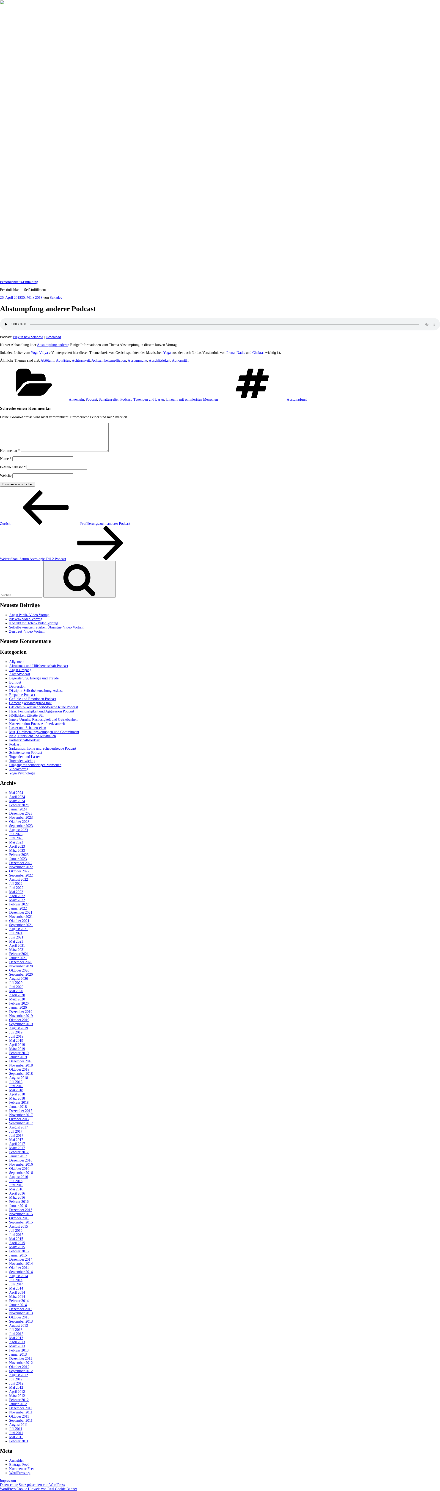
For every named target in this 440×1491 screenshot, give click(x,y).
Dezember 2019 (20, 1012)
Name (5, 459)
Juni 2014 (16, 1284)
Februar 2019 (19, 1053)
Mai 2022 (16, 892)
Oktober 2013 (19, 1317)
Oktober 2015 (19, 1218)
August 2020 (18, 978)
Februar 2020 (19, 1003)
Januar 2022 (18, 908)
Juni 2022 (16, 888)
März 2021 (17, 950)
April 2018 (17, 1094)
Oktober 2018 (19, 1069)
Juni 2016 (16, 1185)
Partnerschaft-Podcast (24, 740)
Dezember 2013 (20, 1309)
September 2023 (21, 826)
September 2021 (21, 925)
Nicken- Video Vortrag (25, 619)
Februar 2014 (19, 1301)
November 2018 (21, 1065)
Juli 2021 (15, 933)
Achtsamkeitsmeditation (108, 360)
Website (5, 475)
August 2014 (18, 1276)
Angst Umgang (20, 670)
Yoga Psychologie (22, 773)
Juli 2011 (15, 1429)
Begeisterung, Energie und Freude (34, 678)
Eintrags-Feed (19, 1464)
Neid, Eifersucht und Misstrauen (32, 736)
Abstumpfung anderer (52, 345)
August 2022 (18, 879)
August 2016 (18, 1177)
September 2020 (21, 974)
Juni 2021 (16, 937)
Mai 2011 (16, 1437)
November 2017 (21, 1115)
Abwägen (63, 360)
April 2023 (17, 846)
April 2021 (17, 945)
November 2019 (21, 1016)
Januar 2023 (18, 859)
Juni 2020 (16, 987)
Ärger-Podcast (19, 674)
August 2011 (18, 1425)
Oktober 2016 (19, 1168)
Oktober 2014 (19, 1268)
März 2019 (17, 1049)
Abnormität (180, 360)
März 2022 (17, 900)
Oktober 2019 (19, 1020)
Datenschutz (9, 1485)
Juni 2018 (16, 1086)
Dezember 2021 (20, 912)
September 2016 (21, 1173)
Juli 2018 (15, 1082)
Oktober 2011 (19, 1416)
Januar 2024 (18, 809)
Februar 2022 (19, 904)
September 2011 (21, 1420)
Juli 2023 (15, 834)
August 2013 (18, 1325)
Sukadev (56, 297)
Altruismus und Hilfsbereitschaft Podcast (38, 666)
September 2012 (21, 1371)
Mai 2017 (16, 1140)
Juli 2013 (15, 1330)
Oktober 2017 (19, 1119)
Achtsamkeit (81, 360)
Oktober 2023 (19, 822)
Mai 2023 (16, 842)
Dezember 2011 (20, 1408)
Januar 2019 (18, 1057)
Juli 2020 (15, 983)
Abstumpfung (297, 399)
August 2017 (18, 1127)
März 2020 (17, 999)
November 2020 (21, 966)
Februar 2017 (19, 1152)
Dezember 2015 (20, 1210)
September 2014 (21, 1272)
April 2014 (17, 1292)
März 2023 (17, 850)
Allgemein (76, 399)
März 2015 (17, 1247)
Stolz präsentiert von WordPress (42, 1485)
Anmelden (16, 1460)
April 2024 (17, 797)
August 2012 (18, 1375)
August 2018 (18, 1078)
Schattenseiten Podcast (115, 399)
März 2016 (17, 1197)
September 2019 (21, 1024)
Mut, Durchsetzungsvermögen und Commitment (44, 732)
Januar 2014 (18, 1305)
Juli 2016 (15, 1181)
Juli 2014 (15, 1280)
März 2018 (17, 1098)
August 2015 (18, 1226)
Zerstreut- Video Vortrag (26, 631)
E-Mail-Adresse (13, 467)
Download (53, 337)
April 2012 (17, 1391)
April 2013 (17, 1342)
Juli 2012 (15, 1379)
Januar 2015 (18, 1255)
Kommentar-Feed (22, 1469)
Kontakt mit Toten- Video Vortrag (33, 623)
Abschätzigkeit (159, 360)
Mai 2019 (16, 1040)
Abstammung (137, 360)
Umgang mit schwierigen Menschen (192, 399)
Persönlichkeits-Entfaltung (19, 282)
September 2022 (21, 875)
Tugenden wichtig (22, 761)
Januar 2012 (18, 1404)
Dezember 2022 (20, 863)
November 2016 (21, 1164)
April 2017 (17, 1144)
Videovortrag (18, 769)
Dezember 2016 (20, 1160)
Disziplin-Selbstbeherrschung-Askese (36, 690)
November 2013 (21, 1313)
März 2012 (17, 1396)
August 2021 (18, 929)
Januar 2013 (18, 1354)
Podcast (91, 399)
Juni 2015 (16, 1235)
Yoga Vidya (39, 353)
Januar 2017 (18, 1156)
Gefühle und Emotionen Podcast (32, 699)
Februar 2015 (19, 1251)
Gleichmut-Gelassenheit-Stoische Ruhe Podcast (43, 707)
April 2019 (17, 1045)
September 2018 (21, 1073)
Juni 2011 (16, 1433)
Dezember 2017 (20, 1111)
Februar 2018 (19, 1102)
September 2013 (21, 1321)
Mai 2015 (16, 1239)
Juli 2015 (15, 1230)
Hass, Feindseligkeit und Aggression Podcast (41, 711)
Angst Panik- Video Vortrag (29, 615)
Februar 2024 (19, 805)
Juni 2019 (16, 1036)
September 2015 (21, 1222)
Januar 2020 (18, 1007)
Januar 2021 (18, 958)
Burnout (15, 682)
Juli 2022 (15, 883)
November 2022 (21, 867)
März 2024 (17, 801)
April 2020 (17, 995)
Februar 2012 (19, 1400)
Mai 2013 (16, 1338)
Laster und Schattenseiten (27, 728)
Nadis (240, 353)
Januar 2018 (18, 1106)
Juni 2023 (16, 838)
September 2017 (21, 1123)
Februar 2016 (19, 1201)
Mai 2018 (16, 1090)
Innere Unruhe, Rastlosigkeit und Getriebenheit (43, 719)
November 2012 (21, 1363)
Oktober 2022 (19, 871)
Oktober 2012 (19, 1367)
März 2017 (17, 1148)
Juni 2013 (16, 1334)
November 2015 (21, 1214)
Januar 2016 (18, 1206)
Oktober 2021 (19, 921)
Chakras (258, 353)
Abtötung (47, 360)
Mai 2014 (16, 1288)
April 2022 (17, 896)
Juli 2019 (15, 1032)
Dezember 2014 (20, 1259)
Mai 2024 (16, 793)
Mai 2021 (16, 941)
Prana (230, 353)
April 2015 (17, 1243)
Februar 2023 (19, 855)
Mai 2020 (16, 991)
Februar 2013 (19, 1350)
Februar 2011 (18, 1441)
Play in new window (28, 337)
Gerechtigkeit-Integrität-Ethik (30, 703)
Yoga (167, 353)
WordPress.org (19, 1473)
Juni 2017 (16, 1135)
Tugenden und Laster (148, 399)
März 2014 (17, 1296)
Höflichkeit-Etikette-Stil (26, 715)
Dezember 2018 (20, 1061)
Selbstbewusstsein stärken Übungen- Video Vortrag (46, 627)
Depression (17, 686)
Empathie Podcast (22, 695)
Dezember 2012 (20, 1358)
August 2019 (18, 1028)
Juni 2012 (16, 1383)
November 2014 (21, 1263)
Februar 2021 (19, 954)
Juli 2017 (15, 1131)
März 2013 (17, 1346)
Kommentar (10, 450)
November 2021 (21, 917)
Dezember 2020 (20, 962)
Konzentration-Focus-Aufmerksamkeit (37, 724)
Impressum (8, 1481)
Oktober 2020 (19, 970)
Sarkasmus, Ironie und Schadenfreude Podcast (42, 748)
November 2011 (21, 1412)
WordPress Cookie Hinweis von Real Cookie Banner (38, 1489)
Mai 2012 (16, 1387)
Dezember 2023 (20, 813)
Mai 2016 (16, 1189)
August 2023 (18, 830)
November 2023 (21, 817)
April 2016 (17, 1193)
